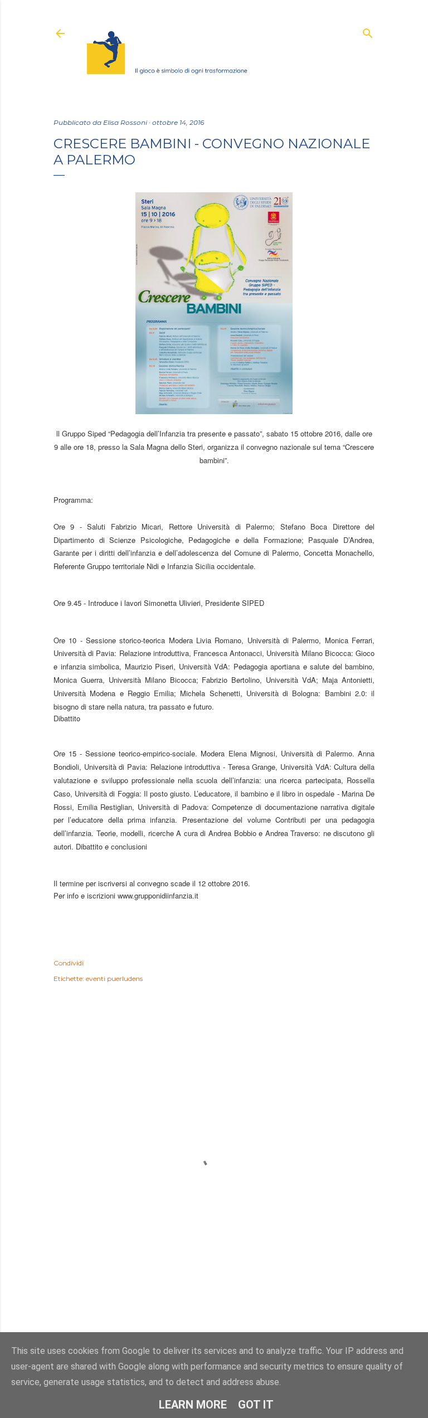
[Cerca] (367, 31)
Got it (256, 1404)
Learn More (193, 1404)
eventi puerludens (114, 978)
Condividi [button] (69, 963)
